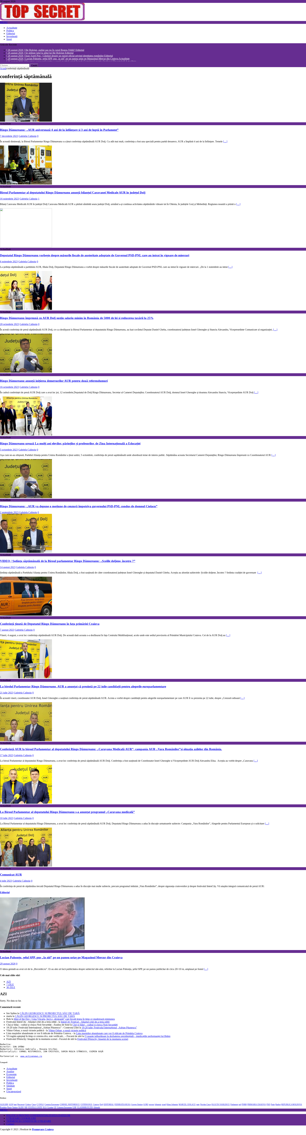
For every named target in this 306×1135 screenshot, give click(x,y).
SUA (45, 1109)
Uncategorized (13, 1093)
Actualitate (11, 27)
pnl (240, 1106)
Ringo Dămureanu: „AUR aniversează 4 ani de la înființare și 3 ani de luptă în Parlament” (59, 131)
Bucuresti (21, 1106)
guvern (151, 1106)
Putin (273, 1106)
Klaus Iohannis (172, 1106)
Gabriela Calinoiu (27, 137)
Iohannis (158, 1106)
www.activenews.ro (31, 1058)
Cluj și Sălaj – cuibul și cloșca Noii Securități (95, 1026)
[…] (225, 143)
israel (164, 1106)
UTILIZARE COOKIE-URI (21, 1119)
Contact (10, 1125)
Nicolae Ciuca (205, 1106)
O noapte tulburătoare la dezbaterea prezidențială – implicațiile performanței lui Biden (127, 1037)
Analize (10, 1073)
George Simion (137, 1106)
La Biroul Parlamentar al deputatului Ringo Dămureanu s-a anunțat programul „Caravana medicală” (67, 813)
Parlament (234, 1106)
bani (15, 1106)
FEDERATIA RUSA (122, 1106)
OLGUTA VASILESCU (220, 1106)
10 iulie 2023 (6, 819)
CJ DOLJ (40, 1106)
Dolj (101, 1106)
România (3, 1109)
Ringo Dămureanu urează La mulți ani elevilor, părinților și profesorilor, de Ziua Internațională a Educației (70, 445)
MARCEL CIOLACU (187, 1106)
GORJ (145, 1106)
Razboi (278, 1106)
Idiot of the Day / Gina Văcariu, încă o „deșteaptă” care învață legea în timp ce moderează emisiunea (64, 1020)
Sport (9, 39)
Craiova (96, 1106)
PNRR (244, 1106)
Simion (15, 1109)
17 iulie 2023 (6, 757)
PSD (268, 1106)
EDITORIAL (109, 1106)
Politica (10, 30)
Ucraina (50, 1109)
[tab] (156, 983)
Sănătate (10, 1087)
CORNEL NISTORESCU (70, 1106)
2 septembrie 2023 (9, 514)
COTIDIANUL (86, 1106)
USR (74, 1109)
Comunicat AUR (11, 876)
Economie (11, 1076)
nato (198, 1106)
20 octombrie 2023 (9, 326)
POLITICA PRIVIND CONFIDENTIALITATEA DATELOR (38, 1117)
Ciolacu (28, 1106)
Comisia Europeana (51, 1106)
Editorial (10, 33)
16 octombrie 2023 (9, 388)
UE (55, 1109)
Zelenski (97, 1109)
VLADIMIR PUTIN (85, 1109)
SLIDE (21, 1109)
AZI (8, 983)
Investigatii (11, 36)
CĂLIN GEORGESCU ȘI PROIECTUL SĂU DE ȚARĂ (50, 1015)
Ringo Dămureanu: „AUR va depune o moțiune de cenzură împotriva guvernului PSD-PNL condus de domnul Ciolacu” (78, 508)
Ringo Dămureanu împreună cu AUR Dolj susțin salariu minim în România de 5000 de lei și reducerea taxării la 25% (76, 319)
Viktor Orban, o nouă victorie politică (67, 1032)
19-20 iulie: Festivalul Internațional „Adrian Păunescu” (109, 1029)
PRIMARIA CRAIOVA (256, 1106)
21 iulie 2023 (6, 694)
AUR (11, 1106)
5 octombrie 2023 (9, 451)
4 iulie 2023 (6, 882)
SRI (25, 1109)
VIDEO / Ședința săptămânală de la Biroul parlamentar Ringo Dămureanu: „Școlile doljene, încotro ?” (67, 562)
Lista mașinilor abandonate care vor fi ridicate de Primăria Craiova (109, 1035)
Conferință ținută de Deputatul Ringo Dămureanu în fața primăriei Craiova (49, 625)
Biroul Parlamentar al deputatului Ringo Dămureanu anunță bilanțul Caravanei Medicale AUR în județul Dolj (72, 194)
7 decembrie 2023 (9, 137)
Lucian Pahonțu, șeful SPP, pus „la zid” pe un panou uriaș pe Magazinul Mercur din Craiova (61, 959)
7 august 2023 (7, 631)
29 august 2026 (7, 965)
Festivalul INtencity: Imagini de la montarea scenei (102, 1040)
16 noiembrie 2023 (9, 200)
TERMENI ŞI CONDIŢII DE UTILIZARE (28, 1122)
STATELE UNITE (35, 1109)
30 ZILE (10, 989)
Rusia (9, 1109)
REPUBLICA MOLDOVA (291, 1106)
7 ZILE (10, 986)
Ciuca (34, 1106)
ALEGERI (4, 1106)
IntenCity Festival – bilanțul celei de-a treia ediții (85, 1023)
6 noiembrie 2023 (9, 263)
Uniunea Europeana (64, 1109)
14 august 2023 (7, 568)
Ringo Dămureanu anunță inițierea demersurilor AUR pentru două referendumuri (54, 382)
